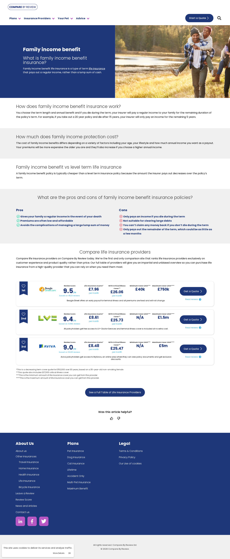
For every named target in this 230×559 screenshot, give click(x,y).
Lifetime (72, 470)
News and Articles (26, 506)
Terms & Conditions (131, 451)
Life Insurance (27, 481)
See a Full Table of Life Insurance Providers (115, 392)
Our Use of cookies (130, 463)
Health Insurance (29, 474)
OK (69, 553)
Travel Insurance (29, 462)
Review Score (24, 499)
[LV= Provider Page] (47, 318)
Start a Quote (197, 18)
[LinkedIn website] (20, 522)
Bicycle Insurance (29, 487)
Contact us (22, 512)
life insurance (97, 68)
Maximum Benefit (77, 488)
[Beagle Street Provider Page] (47, 290)
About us (21, 451)
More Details (58, 553)
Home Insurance (29, 468)
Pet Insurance (75, 451)
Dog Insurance (76, 457)
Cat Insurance (75, 463)
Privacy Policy (127, 457)
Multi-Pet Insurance (79, 482)
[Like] (111, 418)
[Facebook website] (32, 522)
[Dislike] (118, 418)
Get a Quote (191, 291)
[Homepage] (23, 7)
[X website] (44, 522)
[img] (219, 18)
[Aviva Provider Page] (47, 347)
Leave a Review (25, 493)
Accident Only (75, 476)
